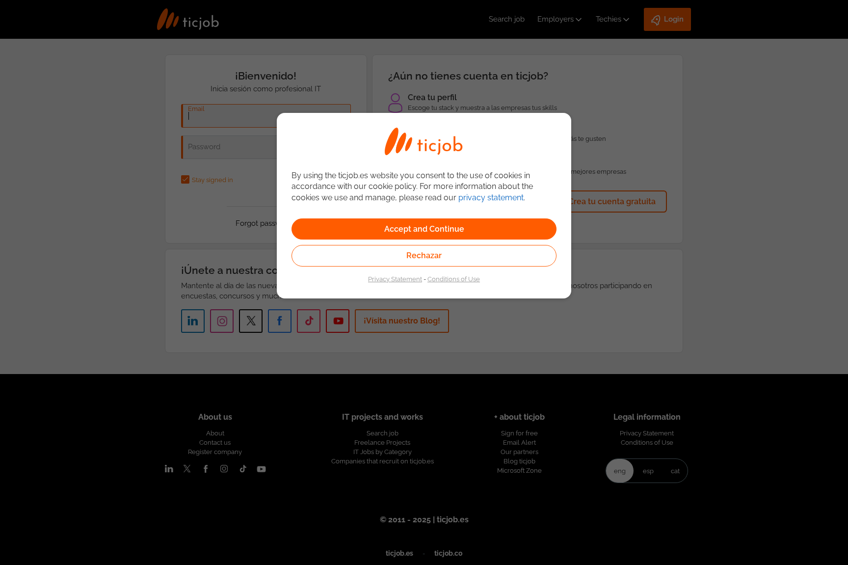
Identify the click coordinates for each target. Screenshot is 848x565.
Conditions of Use (453, 279)
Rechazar (424, 255)
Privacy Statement (395, 279)
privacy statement (491, 197)
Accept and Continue (424, 229)
